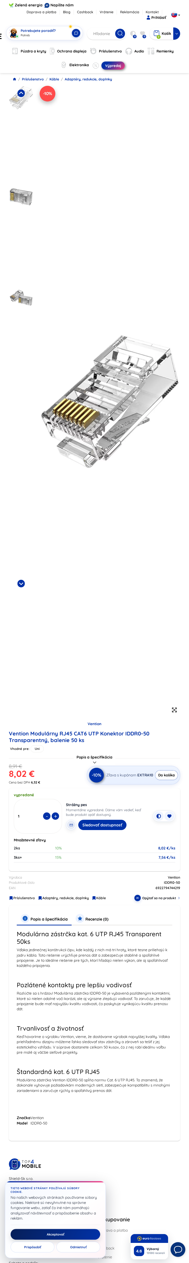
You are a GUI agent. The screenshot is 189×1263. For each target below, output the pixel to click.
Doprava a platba (41, 12)
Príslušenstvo (33, 79)
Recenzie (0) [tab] (96, 919)
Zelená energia (29, 5)
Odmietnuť (78, 1247)
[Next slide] (21, 583)
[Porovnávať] (159, 816)
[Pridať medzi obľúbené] (169, 816)
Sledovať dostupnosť (102, 824)
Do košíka (166, 775)
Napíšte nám (62, 5)
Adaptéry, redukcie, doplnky (88, 79)
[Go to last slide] (21, 93)
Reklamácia (129, 12)
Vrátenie (106, 12)
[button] (21, 135)
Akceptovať (55, 1234)
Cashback (85, 12)
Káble (54, 79)
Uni (37, 749)
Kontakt (152, 12)
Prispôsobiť (32, 1247)
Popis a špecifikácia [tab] (49, 919)
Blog (66, 12)
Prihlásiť (158, 17)
